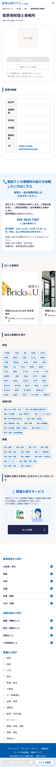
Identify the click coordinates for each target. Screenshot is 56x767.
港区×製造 (20, 447)
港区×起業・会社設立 (35, 418)
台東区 (6, 357)
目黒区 (42, 357)
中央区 (16, 353)
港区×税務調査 (42, 423)
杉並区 (44, 362)
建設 (9, 657)
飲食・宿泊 (12, 682)
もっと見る (27, 529)
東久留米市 (27, 390)
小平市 (35, 381)
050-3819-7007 (28, 221)
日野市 (44, 381)
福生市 (36, 385)
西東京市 (46, 395)
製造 (9, 664)
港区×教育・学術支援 (42, 456)
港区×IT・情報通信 (42, 452)
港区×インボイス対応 (42, 414)
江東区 (24, 357)
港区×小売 (32, 447)
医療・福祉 (12, 732)
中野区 (35, 362)
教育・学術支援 (14, 713)
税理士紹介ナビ (7, 8)
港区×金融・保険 (10, 456)
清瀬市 (16, 390)
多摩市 (6, 395)
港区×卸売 (44, 447)
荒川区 (22, 367)
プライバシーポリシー (30, 748)
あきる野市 (35, 395)
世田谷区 (16, 362)
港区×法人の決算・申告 (12, 409)
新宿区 (33, 353)
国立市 (27, 385)
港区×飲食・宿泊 (10, 452)
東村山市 (7, 385)
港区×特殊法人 (26, 466)
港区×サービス (9, 461)
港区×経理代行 (24, 414)
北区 (14, 367)
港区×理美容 (25, 456)
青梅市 (26, 376)
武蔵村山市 (40, 390)
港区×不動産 (25, 452)
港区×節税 (28, 423)
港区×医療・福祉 (10, 466)
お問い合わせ (40, 756)
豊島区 (6, 367)
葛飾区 (15, 371)
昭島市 (44, 376)
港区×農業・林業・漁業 (27, 461)
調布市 (6, 381)
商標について (36, 752)
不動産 (10, 688)
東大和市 (7, 390)
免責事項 (44, 748)
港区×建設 (8, 447)
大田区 (6, 362)
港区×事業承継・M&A (12, 423)
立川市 (45, 371)
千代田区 (7, 353)
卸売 (9, 676)
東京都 (18, 8)
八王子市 (36, 371)
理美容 (10, 707)
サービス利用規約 (21, 752)
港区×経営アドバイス (39, 428)
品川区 (33, 357)
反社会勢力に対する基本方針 (21, 756)
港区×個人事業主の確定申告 (35, 409)
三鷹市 (16, 376)
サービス (11, 719)
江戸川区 (25, 371)
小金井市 (25, 381)
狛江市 (45, 385)
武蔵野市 (7, 376)
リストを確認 (44, 762)
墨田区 (15, 357)
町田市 (15, 381)
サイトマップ (13, 748)
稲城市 (15, 395)
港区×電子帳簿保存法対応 (13, 418)
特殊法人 (11, 738)
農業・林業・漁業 (15, 726)
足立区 (6, 371)
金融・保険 (12, 701)
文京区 (42, 353)
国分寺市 (17, 385)
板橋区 (32, 367)
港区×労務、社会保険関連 (13, 432)
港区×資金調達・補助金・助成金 (15, 428)
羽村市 (24, 395)
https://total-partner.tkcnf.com (28, 147)
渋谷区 (26, 362)
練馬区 (41, 367)
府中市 (35, 376)
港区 (25, 8)
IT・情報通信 (13, 695)
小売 (9, 670)
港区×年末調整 (9, 414)
